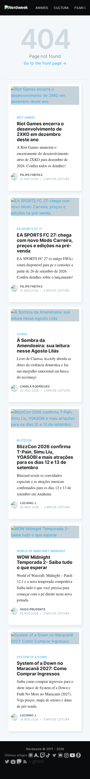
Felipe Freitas (31, 175)
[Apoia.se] (37, 755)
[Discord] (60, 755)
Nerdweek (34, 749)
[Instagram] (66, 755)
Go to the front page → (45, 63)
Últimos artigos (16, 755)
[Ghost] (36, 761)
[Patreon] (30, 755)
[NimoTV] (14, 761)
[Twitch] (42, 755)
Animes (42, 8)
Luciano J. (28, 503)
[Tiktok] (48, 755)
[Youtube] (72, 755)
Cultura (61, 8)
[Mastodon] (20, 761)
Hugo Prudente (33, 609)
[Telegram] (54, 755)
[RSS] (26, 761)
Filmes (80, 8)
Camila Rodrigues (35, 386)
